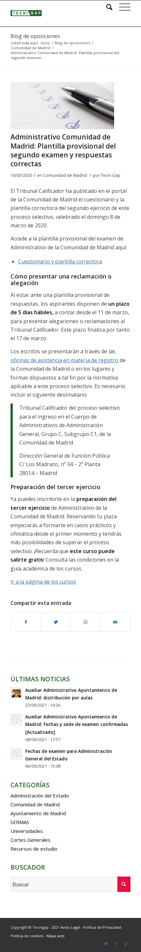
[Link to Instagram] (126, 944)
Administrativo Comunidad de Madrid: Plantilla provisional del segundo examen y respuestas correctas (63, 150)
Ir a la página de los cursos (43, 581)
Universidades (26, 831)
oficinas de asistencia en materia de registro (64, 360)
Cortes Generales (30, 840)
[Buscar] (106, 6)
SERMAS (19, 822)
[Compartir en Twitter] (55, 622)
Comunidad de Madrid (65, 175)
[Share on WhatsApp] (85, 622)
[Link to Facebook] (116, 944)
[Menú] (121, 6)
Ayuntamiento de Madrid (38, 813)
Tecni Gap (110, 175)
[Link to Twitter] (106, 944)
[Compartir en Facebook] (26, 622)
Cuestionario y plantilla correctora (60, 261)
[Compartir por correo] (115, 622)
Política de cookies (26, 935)
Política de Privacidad (102, 927)
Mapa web (56, 935)
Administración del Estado (39, 795)
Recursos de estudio (33, 848)
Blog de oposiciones (35, 36)
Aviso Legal (70, 927)
